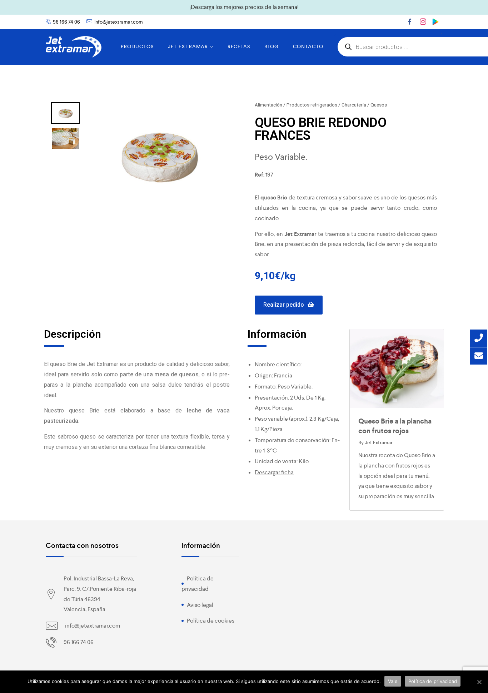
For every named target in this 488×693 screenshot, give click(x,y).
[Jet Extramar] (73, 47)
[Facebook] (409, 21)
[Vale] (479, 681)
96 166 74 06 (66, 22)
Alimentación (268, 105)
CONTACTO (308, 46)
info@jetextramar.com (118, 22)
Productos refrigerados (312, 105)
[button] (289, 305)
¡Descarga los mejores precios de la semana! (244, 7)
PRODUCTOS (137, 46)
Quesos (378, 105)
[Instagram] (423, 21)
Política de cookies (210, 620)
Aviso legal (200, 605)
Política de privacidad (432, 681)
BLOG (271, 46)
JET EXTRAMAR (188, 46)
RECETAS (239, 46)
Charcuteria (354, 105)
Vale (393, 681)
